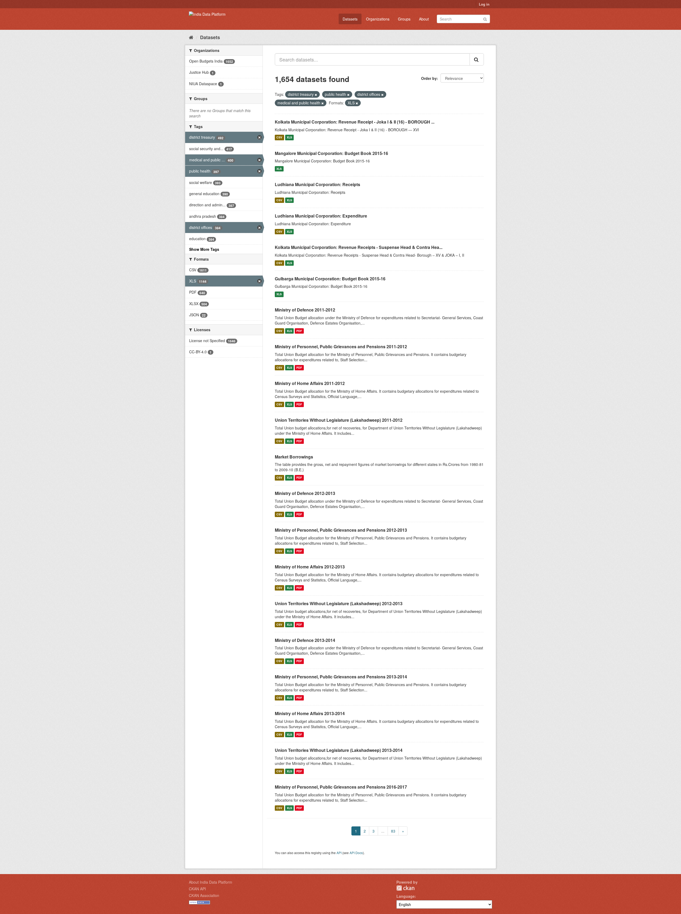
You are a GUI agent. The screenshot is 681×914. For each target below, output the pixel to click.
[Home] (191, 37)
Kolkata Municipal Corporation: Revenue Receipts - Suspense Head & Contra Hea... (358, 247)
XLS (289, 138)
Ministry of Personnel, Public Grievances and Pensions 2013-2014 (341, 677)
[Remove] (316, 94)
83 (393, 831)
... (382, 831)
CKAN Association (204, 895)
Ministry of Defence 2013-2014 (305, 640)
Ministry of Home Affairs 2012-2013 (310, 567)
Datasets (350, 19)
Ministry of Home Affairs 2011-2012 (310, 383)
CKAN (405, 888)
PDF (299, 331)
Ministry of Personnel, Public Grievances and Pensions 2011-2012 (341, 346)
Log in (484, 4)
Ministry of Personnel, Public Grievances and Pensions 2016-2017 (341, 787)
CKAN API (197, 888)
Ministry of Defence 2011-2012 (305, 310)
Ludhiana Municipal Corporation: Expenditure (321, 216)
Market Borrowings (294, 457)
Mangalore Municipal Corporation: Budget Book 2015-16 (331, 153)
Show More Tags (204, 249)
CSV (279, 138)
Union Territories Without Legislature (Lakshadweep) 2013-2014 (338, 750)
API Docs (356, 852)
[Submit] (485, 18)
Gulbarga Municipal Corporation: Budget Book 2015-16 (330, 279)
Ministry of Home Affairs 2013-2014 (310, 713)
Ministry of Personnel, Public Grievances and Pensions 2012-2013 (341, 530)
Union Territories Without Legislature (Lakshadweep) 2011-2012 (338, 420)
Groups (404, 19)
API (339, 852)
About (424, 19)
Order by (429, 78)
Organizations (377, 19)
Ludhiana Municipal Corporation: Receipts (317, 184)
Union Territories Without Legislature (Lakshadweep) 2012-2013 (338, 603)
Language (405, 896)
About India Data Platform (210, 882)
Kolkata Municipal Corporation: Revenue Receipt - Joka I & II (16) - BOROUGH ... (354, 122)
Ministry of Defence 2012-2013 (305, 493)
